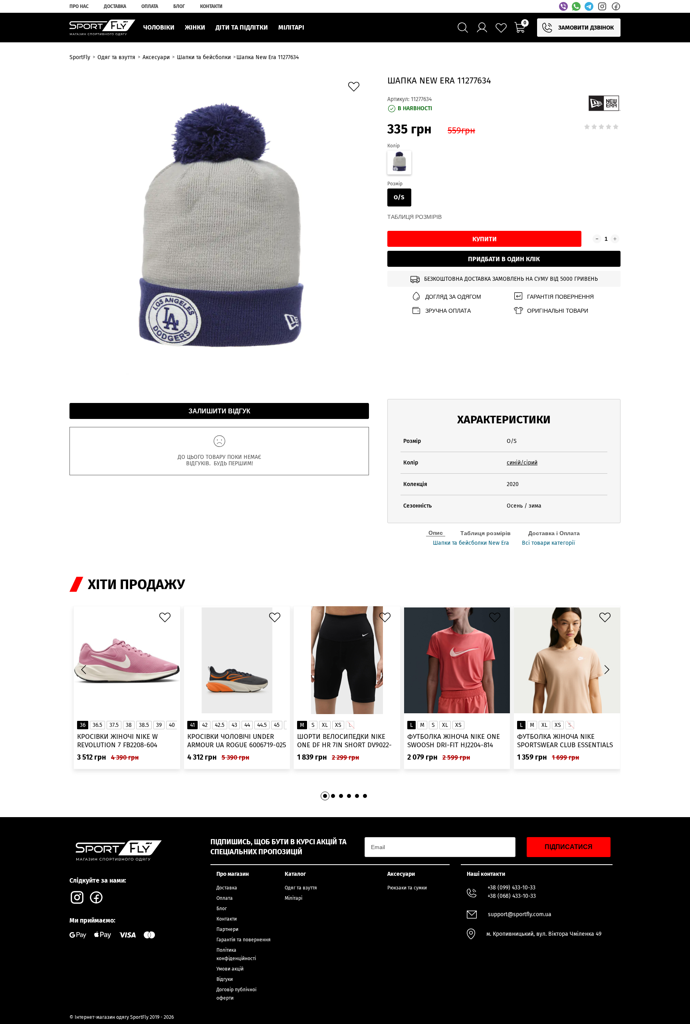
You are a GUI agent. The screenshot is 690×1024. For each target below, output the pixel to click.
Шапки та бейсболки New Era (471, 543)
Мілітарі (293, 898)
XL (325, 725)
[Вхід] (482, 27)
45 (277, 725)
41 (192, 725)
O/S (399, 197)
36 (82, 725)
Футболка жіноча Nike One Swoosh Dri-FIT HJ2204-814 (453, 740)
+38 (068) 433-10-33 (512, 896)
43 (234, 725)
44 (247, 725)
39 (159, 725)
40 (172, 725)
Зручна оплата (448, 311)
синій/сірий (522, 462)
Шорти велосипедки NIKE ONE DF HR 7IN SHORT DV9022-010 (344, 741)
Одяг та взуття (301, 888)
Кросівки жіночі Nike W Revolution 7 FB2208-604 (117, 740)
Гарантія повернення (560, 297)
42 (205, 725)
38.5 (144, 725)
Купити (484, 239)
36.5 (97, 725)
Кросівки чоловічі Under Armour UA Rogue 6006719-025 (236, 740)
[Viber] (563, 6)
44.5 (262, 725)
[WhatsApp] (576, 6)
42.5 (219, 725)
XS (338, 725)
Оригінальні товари (557, 311)
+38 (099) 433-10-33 (511, 887)
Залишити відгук (219, 411)
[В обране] (355, 88)
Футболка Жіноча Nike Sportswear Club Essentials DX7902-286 (565, 741)
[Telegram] (589, 6)
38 (129, 725)
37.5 (114, 725)
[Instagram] (602, 6)
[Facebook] (616, 6)
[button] (607, 669)
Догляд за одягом (453, 297)
